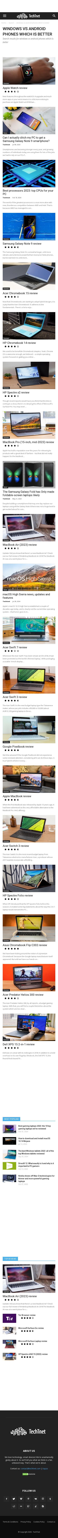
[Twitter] (13, 1499)
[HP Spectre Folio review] (29, 878)
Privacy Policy (26, 1522)
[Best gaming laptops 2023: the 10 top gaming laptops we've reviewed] (9, 1129)
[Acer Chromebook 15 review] (29, 276)
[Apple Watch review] (29, 71)
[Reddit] (13, 1506)
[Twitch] (28, 1506)
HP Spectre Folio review (18, 895)
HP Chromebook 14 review (19, 343)
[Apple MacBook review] (29, 779)
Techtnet (6, 145)
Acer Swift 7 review (15, 647)
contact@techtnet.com (31, 1468)
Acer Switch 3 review (16, 845)
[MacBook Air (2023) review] (29, 527)
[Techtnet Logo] (29, 1435)
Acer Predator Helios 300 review (23, 994)
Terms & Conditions (10, 1522)
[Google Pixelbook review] (29, 729)
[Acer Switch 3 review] (29, 828)
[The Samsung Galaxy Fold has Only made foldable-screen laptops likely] (29, 474)
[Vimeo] (21, 1499)
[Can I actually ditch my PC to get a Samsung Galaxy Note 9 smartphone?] (29, 120)
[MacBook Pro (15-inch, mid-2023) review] (29, 425)
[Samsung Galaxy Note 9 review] (29, 226)
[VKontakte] (35, 1499)
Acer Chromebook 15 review (20, 293)
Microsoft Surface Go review (31, 1328)
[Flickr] (21, 1506)
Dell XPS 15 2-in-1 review (19, 1044)
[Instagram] (43, 1499)
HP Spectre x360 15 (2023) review (33, 1354)
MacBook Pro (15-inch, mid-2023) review (28, 442)
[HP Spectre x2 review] (29, 375)
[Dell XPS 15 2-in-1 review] (29, 1027)
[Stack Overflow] (35, 1506)
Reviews (6, 83)
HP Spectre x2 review (16, 392)
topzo (45, 1468)
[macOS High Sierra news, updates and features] (29, 577)
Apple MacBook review (17, 796)
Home (3, 23)
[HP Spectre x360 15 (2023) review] (9, 1356)
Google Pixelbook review (18, 746)
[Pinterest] (28, 1499)
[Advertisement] (29, 1221)
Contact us (51, 1522)
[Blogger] (43, 1506)
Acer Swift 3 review (15, 697)
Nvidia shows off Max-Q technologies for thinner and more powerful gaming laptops (36, 1178)
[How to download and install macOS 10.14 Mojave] (9, 1141)
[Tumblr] (50, 1499)
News (5, 133)
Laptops (6, 1292)
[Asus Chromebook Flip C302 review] (29, 928)
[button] (54, 16)
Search (11, 23)
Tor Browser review (26, 1315)
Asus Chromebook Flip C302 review (25, 945)
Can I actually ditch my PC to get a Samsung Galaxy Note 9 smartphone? (26, 139)
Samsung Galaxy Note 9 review (22, 243)
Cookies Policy (39, 1522)
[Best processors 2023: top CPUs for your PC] (29, 173)
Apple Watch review (15, 88)
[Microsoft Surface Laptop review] (9, 1344)
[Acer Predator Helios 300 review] (29, 977)
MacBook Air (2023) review (20, 544)
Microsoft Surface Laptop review (32, 1341)
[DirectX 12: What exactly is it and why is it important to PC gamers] (9, 1166)
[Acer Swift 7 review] (29, 630)
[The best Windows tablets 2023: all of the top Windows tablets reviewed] (9, 1155)
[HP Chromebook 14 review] (29, 325)
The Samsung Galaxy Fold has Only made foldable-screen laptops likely (28, 493)
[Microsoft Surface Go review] (9, 1330)
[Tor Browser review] (9, 1318)
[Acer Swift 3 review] (29, 680)
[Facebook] (6, 1499)
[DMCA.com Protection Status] (29, 1475)
